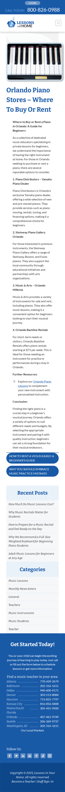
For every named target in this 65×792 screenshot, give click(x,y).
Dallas (10, 690)
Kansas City (14, 704)
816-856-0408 (49, 703)
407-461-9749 (49, 717)
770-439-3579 (49, 681)
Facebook (9, 755)
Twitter (16, 755)
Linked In (23, 755)
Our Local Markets (32, 730)
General (13, 597)
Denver (11, 695)
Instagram (49, 755)
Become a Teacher (23, 781)
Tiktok (43, 755)
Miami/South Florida (15, 710)
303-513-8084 (49, 694)
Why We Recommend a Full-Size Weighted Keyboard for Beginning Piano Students (30, 541)
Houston (12, 699)
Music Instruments (21, 613)
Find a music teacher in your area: (32, 677)
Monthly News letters (22, 589)
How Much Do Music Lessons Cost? (31, 504)
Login (32, 2)
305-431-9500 (49, 708)
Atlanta (11, 681)
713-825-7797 (49, 699)
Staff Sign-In (45, 781)
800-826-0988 (43, 10)
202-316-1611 (49, 685)
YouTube (29, 755)
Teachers (14, 605)
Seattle (11, 721)
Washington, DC (17, 726)
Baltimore (13, 686)
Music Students (18, 621)
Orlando (11, 717)
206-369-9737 (49, 721)
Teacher (13, 629)
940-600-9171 (49, 690)
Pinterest (36, 755)
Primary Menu (58, 23)
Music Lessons (18, 580)
